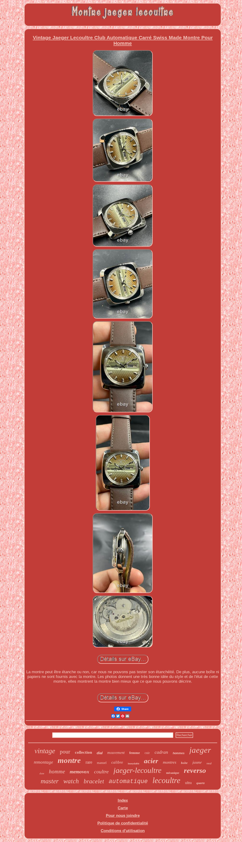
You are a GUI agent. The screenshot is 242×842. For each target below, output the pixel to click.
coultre (101, 772)
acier (151, 761)
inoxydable (133, 763)
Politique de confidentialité (122, 823)
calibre (117, 762)
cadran (161, 752)
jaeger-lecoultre (137, 770)
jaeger (200, 750)
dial (100, 753)
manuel (102, 763)
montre (69, 760)
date (41, 773)
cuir (147, 753)
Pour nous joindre (123, 815)
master (50, 781)
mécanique (172, 773)
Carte (123, 808)
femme (134, 753)
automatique (128, 781)
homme (57, 772)
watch (71, 781)
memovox (79, 772)
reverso (195, 770)
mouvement (116, 753)
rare (89, 762)
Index (123, 800)
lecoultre (166, 780)
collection (83, 752)
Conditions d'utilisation (123, 831)
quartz (200, 783)
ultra (188, 783)
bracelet (94, 781)
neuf (209, 763)
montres (169, 762)
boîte (184, 763)
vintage (45, 751)
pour (65, 751)
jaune (197, 762)
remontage (43, 762)
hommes (179, 753)
